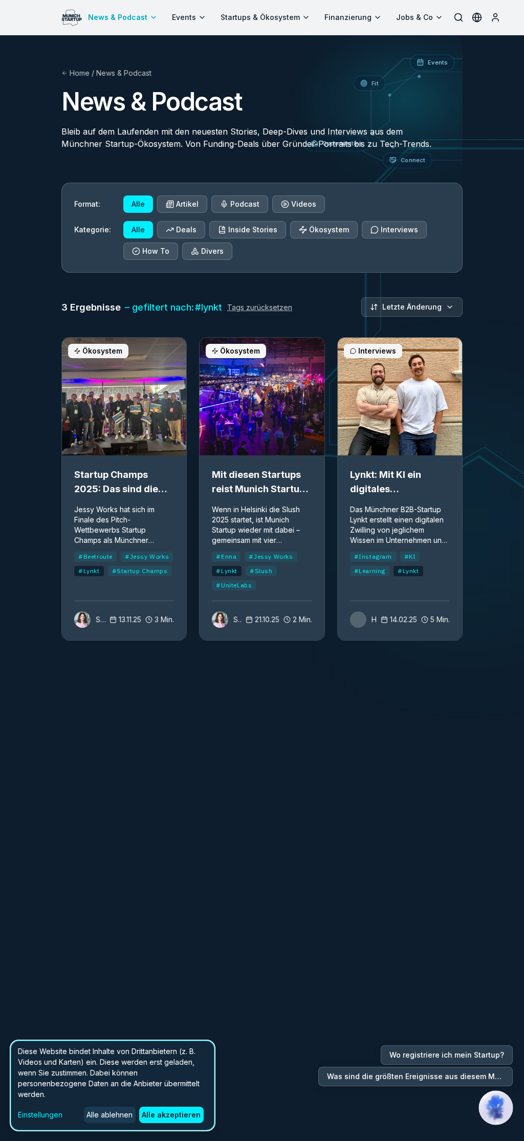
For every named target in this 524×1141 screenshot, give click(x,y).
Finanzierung (348, 17)
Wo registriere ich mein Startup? (446, 1054)
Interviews (399, 229)
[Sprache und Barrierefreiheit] (477, 17)
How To (155, 251)
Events (184, 17)
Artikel (187, 204)
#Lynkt (89, 571)
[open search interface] (458, 17)
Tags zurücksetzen (259, 307)
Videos (303, 204)
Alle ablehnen (109, 1114)
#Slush (261, 571)
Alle (138, 204)
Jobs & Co (414, 17)
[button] (496, 1108)
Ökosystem (329, 229)
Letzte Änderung (412, 306)
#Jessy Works (147, 556)
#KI (410, 556)
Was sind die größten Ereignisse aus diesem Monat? (420, 1076)
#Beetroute (95, 556)
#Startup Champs (140, 571)
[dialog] (112, 1085)
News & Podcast (117, 17)
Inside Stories (252, 229)
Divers (212, 251)
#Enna (226, 556)
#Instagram (373, 556)
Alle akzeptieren (171, 1114)
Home (80, 73)
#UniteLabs (234, 585)
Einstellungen (40, 1114)
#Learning (369, 571)
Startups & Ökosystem (260, 17)
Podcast (244, 204)
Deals (186, 229)
